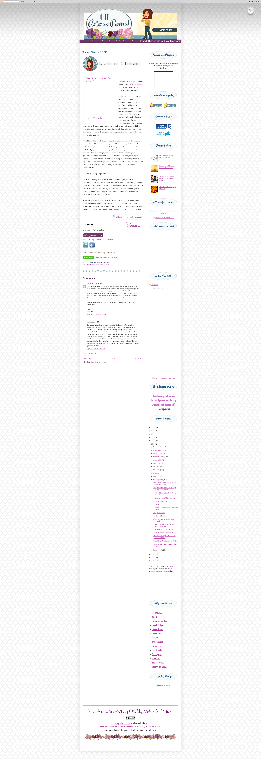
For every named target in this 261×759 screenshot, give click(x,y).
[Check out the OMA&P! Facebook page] (163, 128)
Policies (118, 41)
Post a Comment (90, 353)
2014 (153, 431)
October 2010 (158, 453)
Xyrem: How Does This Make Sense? (165, 498)
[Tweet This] (86, 248)
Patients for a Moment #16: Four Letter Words (165, 508)
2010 (153, 444)
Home (85, 41)
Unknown (154, 285)
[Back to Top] (250, 10)
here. (166, 213)
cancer (154, 617)
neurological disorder (102, 265)
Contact (105, 41)
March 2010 (157, 476)
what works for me (159, 667)
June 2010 (156, 466)
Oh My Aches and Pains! (123, 723)
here (154, 730)
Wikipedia (97, 118)
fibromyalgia (156, 654)
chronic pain (156, 634)
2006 (153, 561)
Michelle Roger (92, 283)
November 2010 (158, 450)
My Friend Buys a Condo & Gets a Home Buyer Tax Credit (164, 494)
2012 (153, 437)
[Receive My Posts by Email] (156, 108)
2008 (153, 557)
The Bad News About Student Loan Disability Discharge (167, 178)
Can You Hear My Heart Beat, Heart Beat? (165, 545)
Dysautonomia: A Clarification (163, 532)
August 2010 (157, 460)
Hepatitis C (156, 658)
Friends (111, 41)
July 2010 (156, 463)
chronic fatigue (158, 625)
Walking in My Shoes (160, 516)
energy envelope (158, 646)
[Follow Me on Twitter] (163, 137)
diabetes (155, 638)
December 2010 (158, 447)
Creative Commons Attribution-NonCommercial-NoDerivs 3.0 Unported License (130, 727)
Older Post (138, 358)
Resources (126, 41)
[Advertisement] (130, 46)
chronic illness (157, 629)
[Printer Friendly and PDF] (88, 258)
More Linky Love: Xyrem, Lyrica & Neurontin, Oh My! (164, 483)
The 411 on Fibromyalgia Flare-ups (167, 188)
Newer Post (87, 358)
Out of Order (157, 504)
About (91, 41)
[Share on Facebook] (92, 248)
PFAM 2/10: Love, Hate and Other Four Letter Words (164, 525)
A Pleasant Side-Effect (160, 501)
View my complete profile (157, 288)
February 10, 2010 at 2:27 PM (96, 314)
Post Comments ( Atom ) (99, 362)
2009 (153, 554)
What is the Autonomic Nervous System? (163, 520)
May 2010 (156, 470)
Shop (134, 41)
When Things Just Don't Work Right (164, 541)
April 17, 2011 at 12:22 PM (96, 349)
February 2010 (158, 480)
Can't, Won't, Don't (159, 513)
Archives (97, 41)
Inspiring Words (158, 663)
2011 (153, 440)
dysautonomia (91, 265)
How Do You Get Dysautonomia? (164, 529)
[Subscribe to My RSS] (170, 108)
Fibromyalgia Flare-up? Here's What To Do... (166, 167)
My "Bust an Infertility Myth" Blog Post (166, 156)
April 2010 (157, 473)
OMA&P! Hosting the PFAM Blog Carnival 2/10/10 (164, 537)
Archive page (169, 566)
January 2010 (157, 550)
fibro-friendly (157, 650)
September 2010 (158, 457)
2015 (153, 427)
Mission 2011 (157, 613)
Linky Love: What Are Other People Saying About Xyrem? (164, 489)
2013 (153, 434)
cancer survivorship (159, 621)
